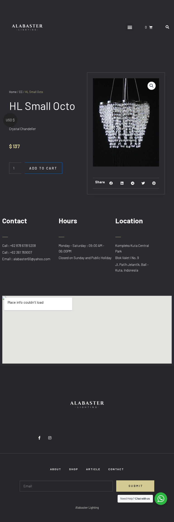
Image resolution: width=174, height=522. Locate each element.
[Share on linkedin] (122, 183)
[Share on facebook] (111, 183)
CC (21, 92)
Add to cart (43, 168)
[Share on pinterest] (154, 183)
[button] (129, 27)
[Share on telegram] (133, 183)
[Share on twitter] (143, 183)
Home (13, 92)
